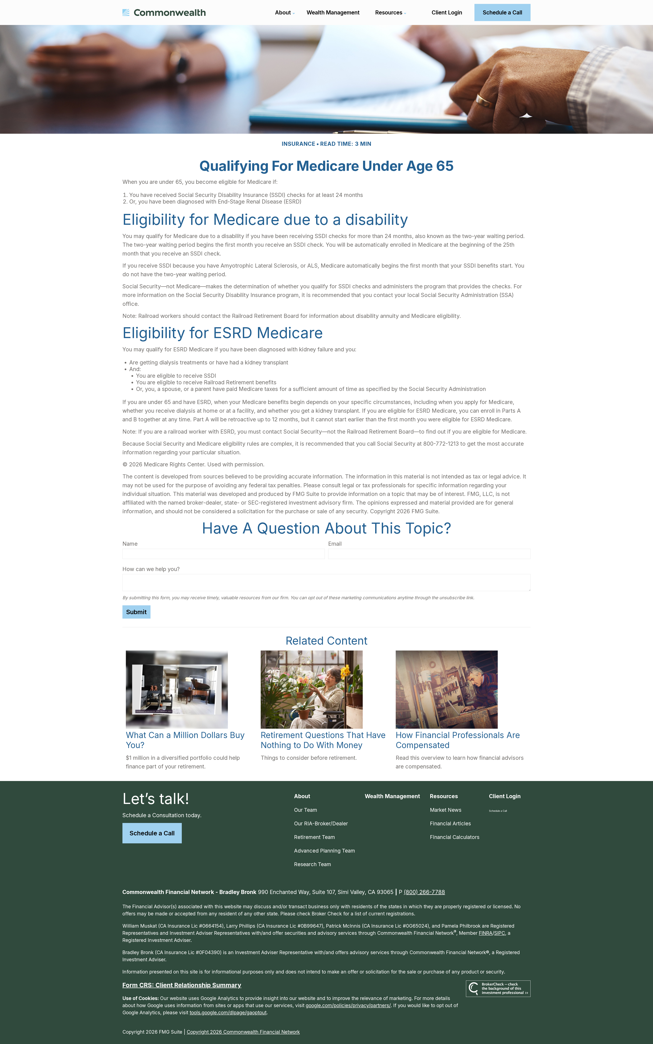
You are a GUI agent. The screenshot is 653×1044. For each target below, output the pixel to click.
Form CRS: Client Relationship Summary (181, 985)
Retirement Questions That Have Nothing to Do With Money (323, 740)
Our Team (305, 810)
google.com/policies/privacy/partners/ (348, 1005)
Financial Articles (450, 823)
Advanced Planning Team (324, 851)
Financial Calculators (454, 837)
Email (335, 543)
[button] (283, 12)
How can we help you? (151, 569)
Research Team (312, 864)
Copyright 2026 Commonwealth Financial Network (243, 1032)
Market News (445, 810)
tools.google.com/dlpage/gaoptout (228, 1012)
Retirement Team (314, 837)
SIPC (499, 933)
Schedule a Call (152, 833)
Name (130, 543)
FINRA (485, 933)
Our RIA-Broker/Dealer (321, 823)
